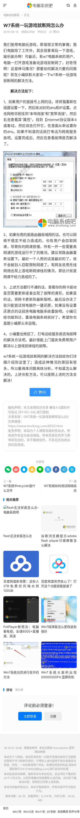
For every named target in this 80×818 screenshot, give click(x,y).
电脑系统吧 (40, 5)
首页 (5, 808)
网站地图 (40, 752)
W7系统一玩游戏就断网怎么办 (33, 25)
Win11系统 (40, 814)
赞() (54, 31)
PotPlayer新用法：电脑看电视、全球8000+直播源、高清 (21, 631)
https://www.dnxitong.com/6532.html (35, 426)
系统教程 (63, 811)
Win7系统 (17, 814)
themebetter (60, 748)
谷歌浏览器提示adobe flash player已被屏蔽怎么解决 (59, 540)
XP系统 (51, 811)
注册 (53, 716)
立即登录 (30, 716)
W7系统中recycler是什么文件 (19, 488)
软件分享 (74, 811)
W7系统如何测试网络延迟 (60, 488)
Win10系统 (28, 814)
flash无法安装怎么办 (17, 536)
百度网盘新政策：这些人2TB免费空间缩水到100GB (21, 585)
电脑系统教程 (11, 15)
